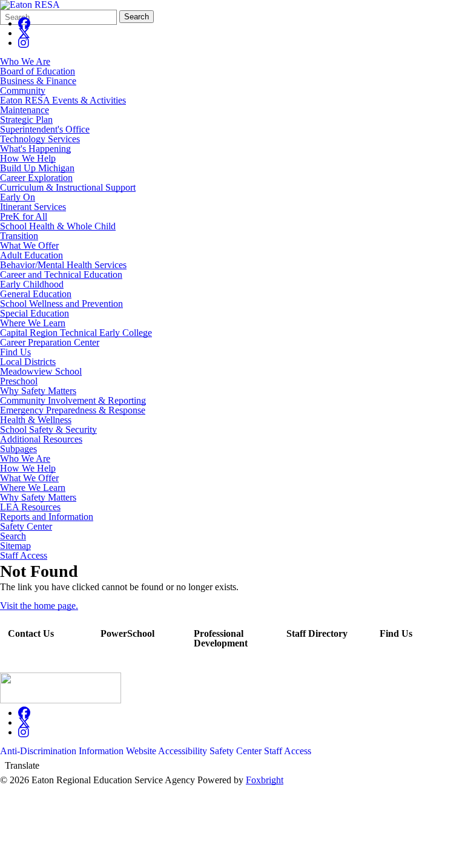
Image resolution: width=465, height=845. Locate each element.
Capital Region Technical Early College (76, 332)
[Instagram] (23, 43)
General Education (35, 294)
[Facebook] (24, 23)
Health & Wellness (35, 420)
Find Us (15, 352)
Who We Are (25, 61)
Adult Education (31, 255)
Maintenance (24, 110)
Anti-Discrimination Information (62, 751)
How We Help (28, 158)
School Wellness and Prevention (61, 303)
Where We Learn (32, 323)
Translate (22, 765)
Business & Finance (38, 81)
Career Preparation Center (49, 342)
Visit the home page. (39, 605)
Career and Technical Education (61, 274)
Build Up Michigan (37, 168)
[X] (24, 33)
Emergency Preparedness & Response (72, 410)
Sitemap (15, 546)
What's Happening (35, 148)
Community (22, 90)
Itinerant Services (33, 207)
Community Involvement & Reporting (73, 400)
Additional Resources (41, 439)
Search (136, 16)
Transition (19, 236)
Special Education (34, 313)
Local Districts (28, 362)
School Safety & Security (48, 429)
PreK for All (23, 216)
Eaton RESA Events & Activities (63, 100)
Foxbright (264, 780)
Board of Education (37, 71)
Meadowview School (41, 371)
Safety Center (26, 526)
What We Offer (29, 245)
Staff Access (23, 556)
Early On (17, 197)
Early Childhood (32, 284)
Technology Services (40, 139)
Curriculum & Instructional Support (68, 187)
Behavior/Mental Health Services (63, 265)
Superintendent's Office (45, 129)
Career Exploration (36, 178)
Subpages (18, 449)
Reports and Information (46, 517)
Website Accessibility (166, 751)
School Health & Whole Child (58, 226)
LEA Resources (30, 507)
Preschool (19, 381)
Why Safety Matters (38, 391)
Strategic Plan (26, 119)
